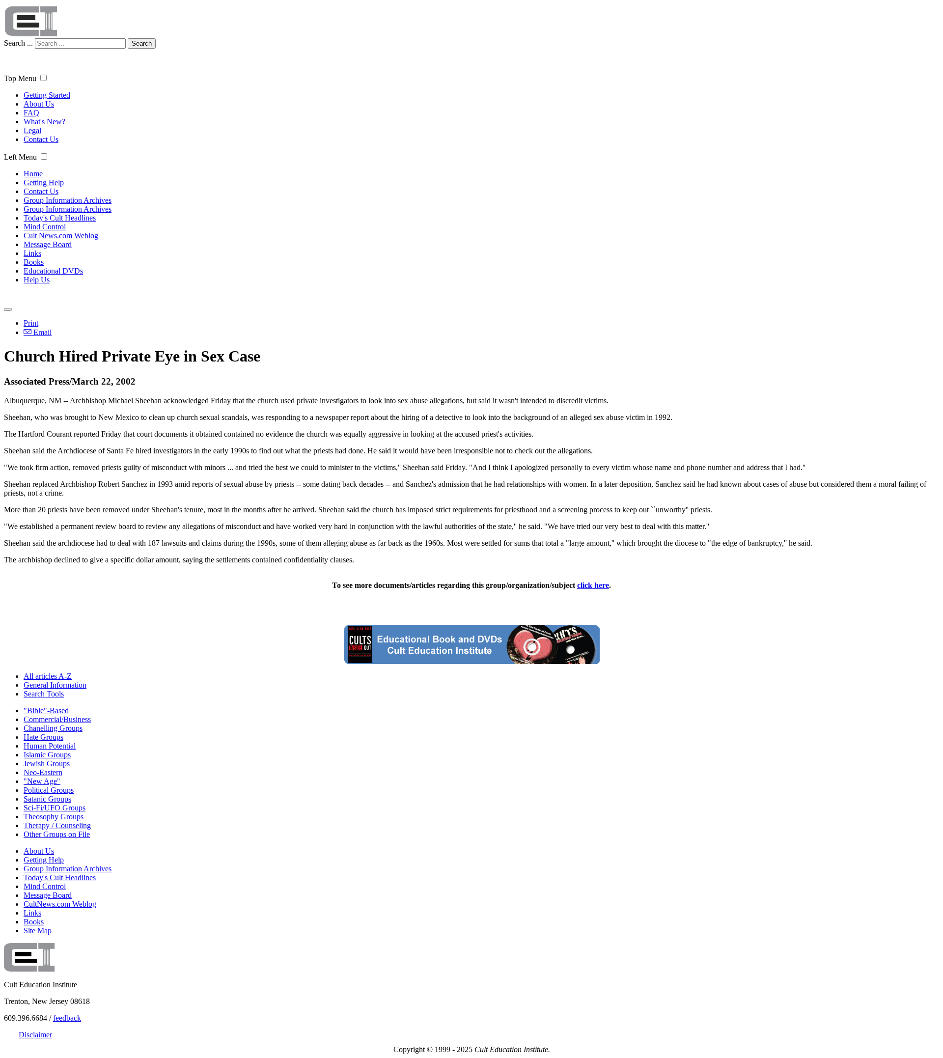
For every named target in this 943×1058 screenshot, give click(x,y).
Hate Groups (43, 737)
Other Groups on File (57, 834)
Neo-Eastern (43, 772)
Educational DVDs (53, 271)
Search (142, 43)
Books (34, 262)
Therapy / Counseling (57, 825)
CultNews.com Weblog (60, 904)
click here (593, 585)
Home (33, 173)
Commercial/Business (57, 719)
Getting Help (44, 182)
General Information (55, 685)
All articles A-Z (48, 676)
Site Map (38, 930)
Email (41, 332)
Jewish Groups (47, 763)
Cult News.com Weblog (61, 235)
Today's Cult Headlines (60, 218)
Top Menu (20, 78)
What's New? (44, 121)
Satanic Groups (47, 799)
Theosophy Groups (53, 816)
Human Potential (50, 746)
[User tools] (8, 309)
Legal (32, 130)
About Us (39, 104)
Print (31, 323)
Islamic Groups (47, 755)
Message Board (48, 244)
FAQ (31, 113)
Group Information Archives (67, 200)
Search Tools (44, 694)
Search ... (18, 43)
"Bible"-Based (46, 710)
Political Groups (49, 790)
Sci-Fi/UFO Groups (54, 808)
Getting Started (47, 95)
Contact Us (41, 139)
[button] (43, 78)
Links (32, 253)
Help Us (37, 280)
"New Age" (42, 781)
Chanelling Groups (53, 728)
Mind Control (45, 227)
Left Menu (20, 157)
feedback (67, 1018)
